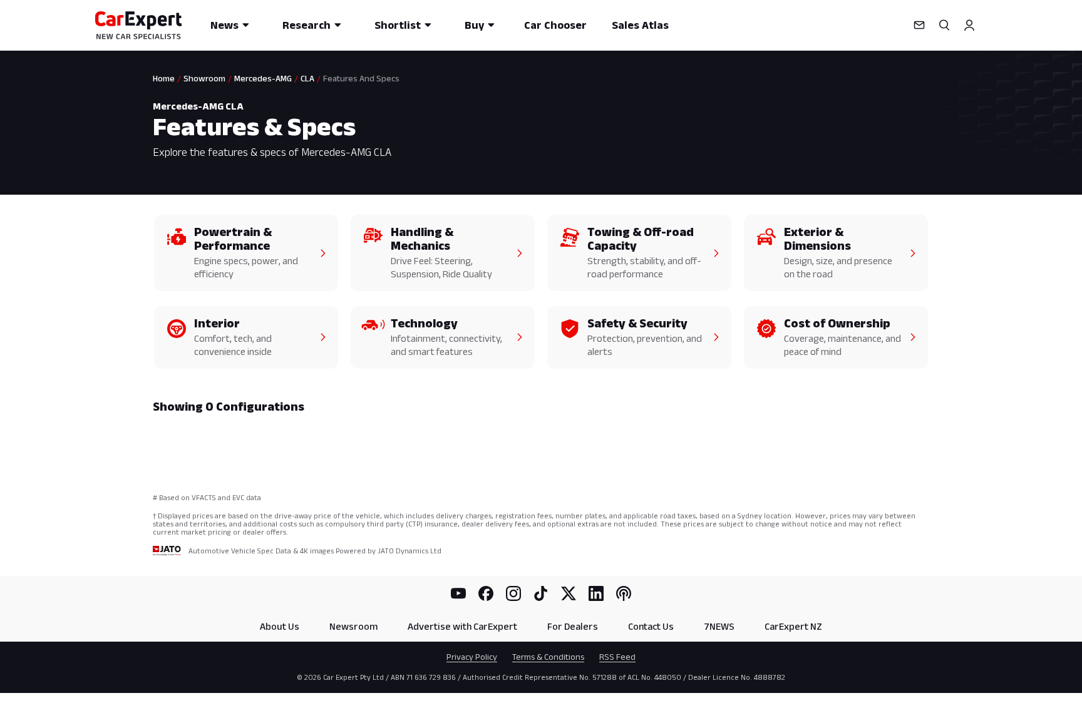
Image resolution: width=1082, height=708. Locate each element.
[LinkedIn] (596, 593)
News (224, 25)
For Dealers (572, 626)
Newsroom (353, 626)
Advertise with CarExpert (462, 626)
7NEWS (719, 626)
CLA (307, 78)
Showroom (204, 78)
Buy (474, 25)
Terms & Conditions (548, 657)
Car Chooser (555, 25)
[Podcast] (623, 593)
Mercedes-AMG (263, 78)
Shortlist (397, 25)
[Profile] (969, 25)
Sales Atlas (640, 25)
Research (306, 25)
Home (164, 78)
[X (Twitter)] (568, 593)
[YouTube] (458, 593)
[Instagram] (513, 593)
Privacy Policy (471, 657)
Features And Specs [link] (361, 78)
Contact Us (651, 626)
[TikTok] (541, 593)
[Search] (944, 25)
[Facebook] (485, 593)
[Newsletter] (919, 25)
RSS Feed (617, 657)
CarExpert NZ (793, 626)
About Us (279, 626)
